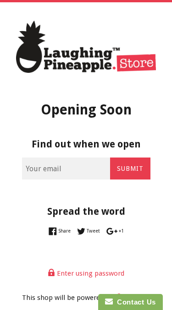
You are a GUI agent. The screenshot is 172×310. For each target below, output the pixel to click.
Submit (130, 168)
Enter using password (89, 273)
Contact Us (134, 302)
